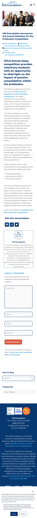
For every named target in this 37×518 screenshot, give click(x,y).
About (8, 486)
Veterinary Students (12, 48)
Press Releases (9, 46)
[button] (31, 5)
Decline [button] (23, 514)
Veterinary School (22, 46)
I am (17, 486)
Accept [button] (14, 514)
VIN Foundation (18, 242)
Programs (27, 486)
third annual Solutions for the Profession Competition (16, 94)
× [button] (33, 490)
